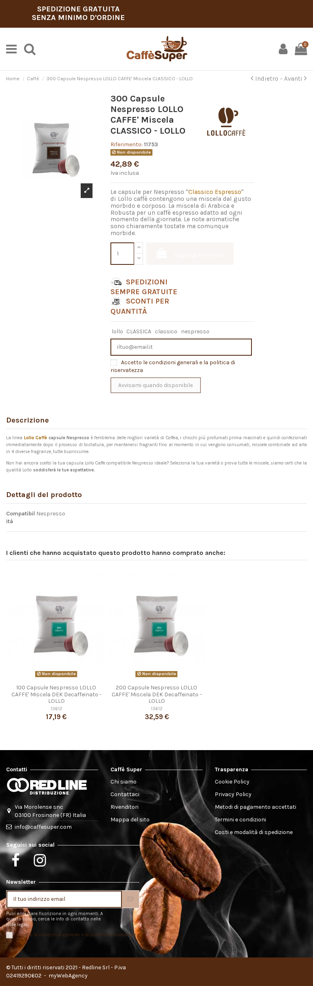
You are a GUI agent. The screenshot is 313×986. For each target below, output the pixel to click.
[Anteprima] (56, 677)
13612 (56, 708)
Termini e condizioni (240, 819)
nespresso (195, 331)
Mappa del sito (130, 819)
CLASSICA (138, 331)
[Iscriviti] (130, 899)
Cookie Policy (232, 781)
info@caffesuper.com (43, 826)
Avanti (294, 78)
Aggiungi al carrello (199, 254)
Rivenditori (124, 806)
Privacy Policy (233, 794)
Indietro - (268, 78)
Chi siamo (123, 781)
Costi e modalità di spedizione (254, 832)
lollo (117, 331)
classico (166, 331)
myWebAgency (67, 975)
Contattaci (124, 794)
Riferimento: (126, 144)
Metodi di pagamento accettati (255, 806)
